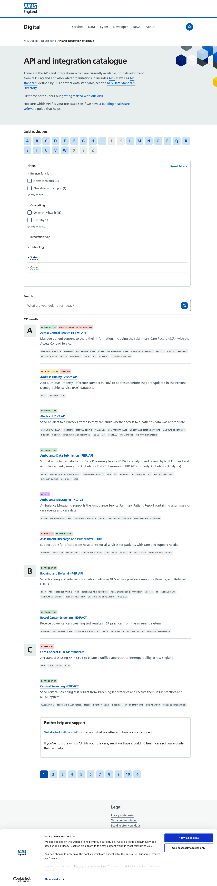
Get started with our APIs (62, 732)
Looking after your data (125, 825)
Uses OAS (53, 395)
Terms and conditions (124, 820)
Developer (47, 40)
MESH (44, 474)
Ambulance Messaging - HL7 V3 (61, 500)
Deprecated (47, 534)
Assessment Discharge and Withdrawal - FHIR (71, 539)
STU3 (67, 666)
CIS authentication (121, 356)
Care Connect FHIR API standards (62, 652)
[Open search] (189, 27)
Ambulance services (142, 351)
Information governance (76, 435)
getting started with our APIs (82, 96)
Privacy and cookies (122, 815)
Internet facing (49, 479)
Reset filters (178, 166)
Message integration (119, 518)
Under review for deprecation (75, 327)
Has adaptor (126, 435)
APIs (112, 78)
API (94, 356)
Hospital (68, 351)
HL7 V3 (87, 356)
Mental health (49, 356)
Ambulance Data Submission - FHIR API (66, 455)
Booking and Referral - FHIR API (61, 573)
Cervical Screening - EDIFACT (59, 686)
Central (103, 356)
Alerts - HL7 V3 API (52, 416)
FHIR (109, 474)
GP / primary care (85, 351)
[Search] (184, 305)
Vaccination (47, 705)
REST (43, 395)
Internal (65, 371)
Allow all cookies (189, 837)
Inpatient (58, 553)
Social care (72, 553)
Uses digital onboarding (101, 597)
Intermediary (168, 592)
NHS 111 (160, 351)
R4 (149, 474)
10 (128, 774)
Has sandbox (138, 474)
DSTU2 (123, 553)
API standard (55, 666)
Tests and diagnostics (87, 631)
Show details (52, 879)
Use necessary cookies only (188, 847)
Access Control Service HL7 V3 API (63, 333)
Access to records (177, 351)
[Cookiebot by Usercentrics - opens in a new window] (22, 879)
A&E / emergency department (126, 592)
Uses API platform (163, 474)
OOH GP (63, 356)
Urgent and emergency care (113, 351)
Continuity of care (92, 553)
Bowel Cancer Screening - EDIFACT (63, 618)
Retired (45, 494)
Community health (51, 351)
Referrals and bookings (147, 518)
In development (49, 371)
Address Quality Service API (58, 377)
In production (48, 327)
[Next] (137, 774)
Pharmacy (75, 356)
